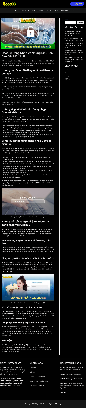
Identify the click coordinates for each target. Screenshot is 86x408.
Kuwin (2, 385)
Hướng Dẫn (23, 10)
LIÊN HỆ (32, 372)
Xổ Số (56, 10)
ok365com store (15, 383)
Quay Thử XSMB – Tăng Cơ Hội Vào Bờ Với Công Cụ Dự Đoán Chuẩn (73, 59)
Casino (34, 10)
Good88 (14, 10)
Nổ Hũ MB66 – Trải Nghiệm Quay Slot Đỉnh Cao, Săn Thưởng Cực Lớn (73, 33)
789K (13, 385)
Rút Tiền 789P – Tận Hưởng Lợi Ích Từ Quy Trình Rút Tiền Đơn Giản (74, 52)
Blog (72, 10)
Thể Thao (49, 10)
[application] (28, 10)
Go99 (18, 385)
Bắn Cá (41, 10)
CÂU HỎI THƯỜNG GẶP (37, 386)
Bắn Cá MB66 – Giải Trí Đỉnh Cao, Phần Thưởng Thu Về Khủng (74, 45)
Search (66, 19)
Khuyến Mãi (64, 10)
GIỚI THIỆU (33, 367)
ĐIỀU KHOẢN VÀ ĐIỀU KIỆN (39, 381)
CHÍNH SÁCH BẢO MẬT (37, 376)
